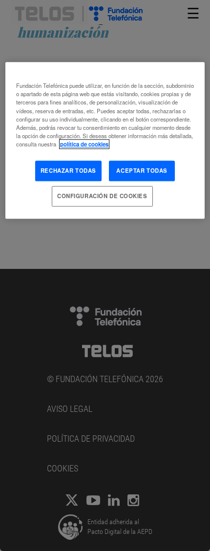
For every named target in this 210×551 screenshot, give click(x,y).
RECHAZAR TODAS (68, 170)
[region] (105, 140)
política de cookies (84, 144)
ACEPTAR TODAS (141, 170)
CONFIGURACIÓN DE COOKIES (102, 196)
